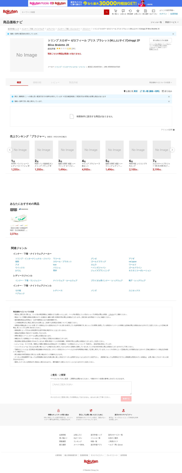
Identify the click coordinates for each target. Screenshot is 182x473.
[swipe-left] (10, 150)
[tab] (19, 82)
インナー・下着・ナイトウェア (33, 29)
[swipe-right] (172, 150)
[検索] (106, 12)
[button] (123, 12)
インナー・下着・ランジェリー (68, 29)
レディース (51, 29)
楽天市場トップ (13, 29)
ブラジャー (86, 29)
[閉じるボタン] (173, 34)
